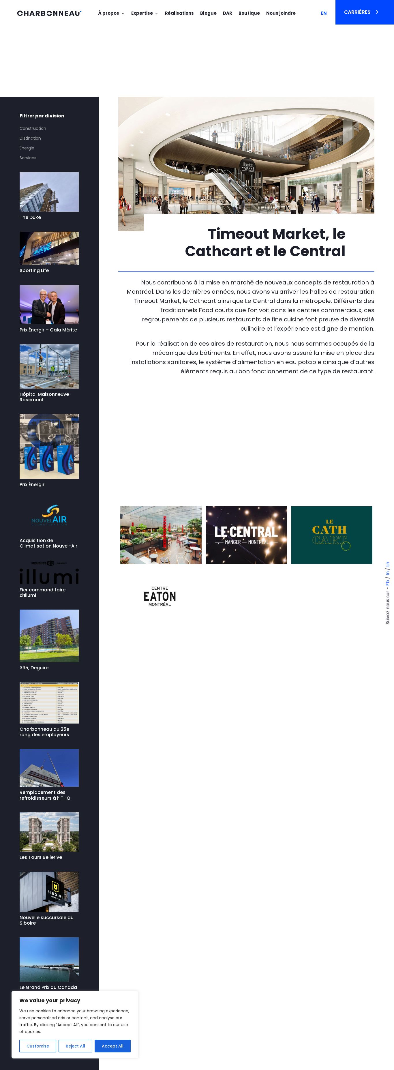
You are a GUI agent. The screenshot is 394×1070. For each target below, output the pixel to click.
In (387, 573)
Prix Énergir (32, 484)
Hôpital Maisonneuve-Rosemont (46, 397)
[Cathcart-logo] (331, 564)
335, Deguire (34, 667)
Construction (33, 128)
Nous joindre (281, 13)
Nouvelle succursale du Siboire (47, 920)
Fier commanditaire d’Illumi (42, 592)
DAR (227, 13)
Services (28, 158)
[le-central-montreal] (246, 564)
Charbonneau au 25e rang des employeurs (44, 732)
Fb (387, 583)
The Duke (30, 217)
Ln (387, 564)
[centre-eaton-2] (161, 626)
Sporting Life (34, 270)
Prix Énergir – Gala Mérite (48, 330)
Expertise (142, 13)
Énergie (27, 148)
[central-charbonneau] (161, 564)
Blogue (208, 13)
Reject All (75, 1046)
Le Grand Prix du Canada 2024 (48, 990)
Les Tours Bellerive (41, 857)
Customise (38, 1046)
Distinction (30, 138)
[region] (75, 1024)
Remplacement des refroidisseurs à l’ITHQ (46, 795)
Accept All (112, 1046)
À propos (108, 13)
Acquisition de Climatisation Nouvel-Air (48, 543)
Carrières (357, 12)
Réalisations (179, 13)
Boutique (249, 13)
